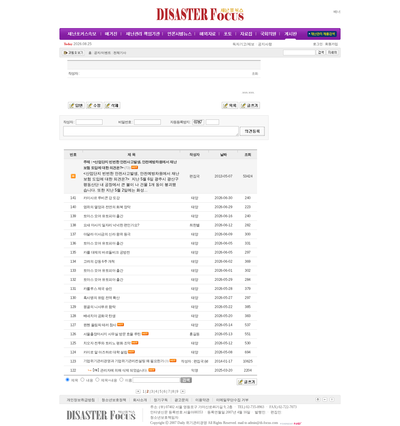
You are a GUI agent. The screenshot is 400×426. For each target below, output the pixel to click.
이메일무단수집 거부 (232, 400)
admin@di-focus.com (263, 423)
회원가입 (331, 44)
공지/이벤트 (102, 52)
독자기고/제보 (243, 44)
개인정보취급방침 (81, 400)
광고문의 (182, 400)
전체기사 (119, 52)
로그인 (318, 44)
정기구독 (161, 400)
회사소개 (140, 400)
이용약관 (202, 400)
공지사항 (265, 44)
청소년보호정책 (114, 400)
